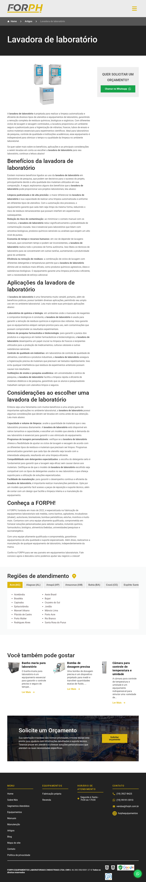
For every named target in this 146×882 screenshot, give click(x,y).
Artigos (28, 21)
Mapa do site (13, 842)
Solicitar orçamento (114, 738)
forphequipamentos (114, 813)
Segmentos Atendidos (18, 806)
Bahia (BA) (94, 585)
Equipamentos (14, 812)
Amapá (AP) (52, 585)
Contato (11, 849)
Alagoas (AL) (33, 585)
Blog (9, 836)
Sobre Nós (12, 800)
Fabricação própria (51, 793)
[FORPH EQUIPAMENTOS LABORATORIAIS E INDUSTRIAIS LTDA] (25, 11)
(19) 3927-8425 (124, 793)
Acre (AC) (15, 585)
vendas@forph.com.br (127, 806)
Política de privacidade (18, 855)
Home (14, 21)
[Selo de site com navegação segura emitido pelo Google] (125, 868)
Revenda (46, 800)
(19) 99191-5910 (124, 800)
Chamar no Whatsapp (116, 88)
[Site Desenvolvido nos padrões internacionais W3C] (113, 867)
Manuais (11, 818)
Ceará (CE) (112, 585)
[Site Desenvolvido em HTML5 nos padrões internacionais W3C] (107, 867)
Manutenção (13, 824)
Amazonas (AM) (73, 585)
